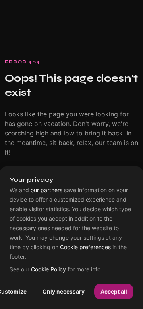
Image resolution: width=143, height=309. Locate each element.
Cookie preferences (85, 247)
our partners (46, 190)
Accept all (113, 291)
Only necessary (64, 291)
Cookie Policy (48, 270)
